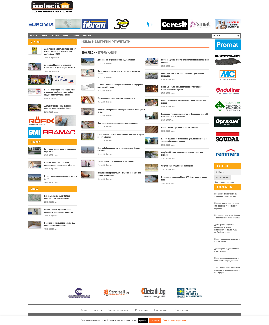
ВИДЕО (65, 36)
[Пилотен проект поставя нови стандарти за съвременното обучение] (34, 164)
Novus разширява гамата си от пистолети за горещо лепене (119, 72)
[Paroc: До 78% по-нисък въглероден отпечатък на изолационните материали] (151, 88)
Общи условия (141, 310)
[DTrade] (227, 64)
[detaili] (153, 297)
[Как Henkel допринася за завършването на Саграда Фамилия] (87, 149)
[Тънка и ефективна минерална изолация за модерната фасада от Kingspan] (87, 86)
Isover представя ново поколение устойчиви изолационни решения (185, 61)
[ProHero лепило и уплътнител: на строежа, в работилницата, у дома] (34, 211)
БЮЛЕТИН (87, 36)
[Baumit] (228, 28)
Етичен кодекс (181, 310)
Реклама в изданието (118, 310)
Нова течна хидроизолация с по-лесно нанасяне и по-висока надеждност (120, 174)
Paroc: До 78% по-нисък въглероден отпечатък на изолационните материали (181, 88)
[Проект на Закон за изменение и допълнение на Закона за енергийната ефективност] (151, 140)
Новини (55, 155)
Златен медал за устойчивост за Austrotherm (116, 161)
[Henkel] (174, 29)
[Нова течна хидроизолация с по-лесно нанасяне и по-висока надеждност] (87, 174)
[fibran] (95, 28)
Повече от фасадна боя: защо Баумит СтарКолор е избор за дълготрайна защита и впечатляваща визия (59, 92)
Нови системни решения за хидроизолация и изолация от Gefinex (121, 110)
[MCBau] (227, 80)
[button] (238, 36)
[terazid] (121, 28)
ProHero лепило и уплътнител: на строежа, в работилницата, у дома (58, 210)
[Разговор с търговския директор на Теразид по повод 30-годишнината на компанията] (151, 115)
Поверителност (161, 310)
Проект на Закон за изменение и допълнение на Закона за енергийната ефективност (184, 140)
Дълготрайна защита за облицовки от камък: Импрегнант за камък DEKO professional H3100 (60, 51)
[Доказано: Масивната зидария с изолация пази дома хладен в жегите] (34, 66)
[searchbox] (226, 36)
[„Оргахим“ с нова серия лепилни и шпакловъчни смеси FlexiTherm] (34, 107)
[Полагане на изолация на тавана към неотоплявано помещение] (34, 224)
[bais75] (190, 297)
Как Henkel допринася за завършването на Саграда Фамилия (119, 149)
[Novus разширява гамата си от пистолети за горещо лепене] (87, 72)
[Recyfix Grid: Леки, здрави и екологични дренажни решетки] (151, 154)
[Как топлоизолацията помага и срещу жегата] (87, 99)
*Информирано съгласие (224, 182)
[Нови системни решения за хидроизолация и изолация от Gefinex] (87, 111)
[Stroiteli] (116, 297)
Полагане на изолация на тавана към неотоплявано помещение (59, 224)
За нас (84, 310)
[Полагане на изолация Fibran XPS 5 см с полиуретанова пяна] (151, 178)
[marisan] (68, 28)
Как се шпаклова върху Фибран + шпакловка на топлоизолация (58, 197)
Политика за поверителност (175, 320)
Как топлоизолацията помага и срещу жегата (116, 98)
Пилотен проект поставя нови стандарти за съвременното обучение (60, 163)
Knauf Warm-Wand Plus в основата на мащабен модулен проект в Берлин (121, 135)
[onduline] (227, 95)
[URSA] (52, 84)
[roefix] (52, 125)
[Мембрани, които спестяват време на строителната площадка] (151, 75)
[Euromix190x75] (41, 29)
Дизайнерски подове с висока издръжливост (116, 60)
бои (54, 99)
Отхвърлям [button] (155, 320)
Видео (55, 202)
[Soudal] (227, 142)
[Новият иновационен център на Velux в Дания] (34, 177)
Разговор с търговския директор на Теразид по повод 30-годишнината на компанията (185, 115)
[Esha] (227, 111)
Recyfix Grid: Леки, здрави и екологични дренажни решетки (182, 153)
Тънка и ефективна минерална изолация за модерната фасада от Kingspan (120, 86)
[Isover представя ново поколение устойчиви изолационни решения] (151, 61)
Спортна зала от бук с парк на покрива (177, 166)
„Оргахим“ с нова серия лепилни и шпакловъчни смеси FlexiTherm (58, 107)
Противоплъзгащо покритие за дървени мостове (118, 123)
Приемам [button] (142, 320)
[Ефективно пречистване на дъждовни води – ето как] (34, 150)
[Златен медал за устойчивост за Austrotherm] (87, 163)
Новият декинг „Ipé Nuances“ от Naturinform (179, 127)
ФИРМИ (76, 36)
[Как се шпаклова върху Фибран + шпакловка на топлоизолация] (34, 197)
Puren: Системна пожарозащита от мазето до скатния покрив (183, 101)
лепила (55, 112)
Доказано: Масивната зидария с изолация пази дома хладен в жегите (59, 66)
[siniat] (201, 28)
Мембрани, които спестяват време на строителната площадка (182, 74)
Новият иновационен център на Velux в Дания (60, 177)
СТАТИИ (44, 36)
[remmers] (227, 157)
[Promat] (228, 49)
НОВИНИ (55, 36)
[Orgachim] (227, 126)
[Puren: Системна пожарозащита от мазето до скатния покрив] (151, 102)
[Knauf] (148, 28)
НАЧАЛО (33, 36)
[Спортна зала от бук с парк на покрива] (151, 167)
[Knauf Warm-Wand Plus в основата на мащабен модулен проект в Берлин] (87, 136)
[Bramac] (52, 137)
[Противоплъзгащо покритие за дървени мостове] (87, 124)
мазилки (56, 58)
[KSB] (79, 297)
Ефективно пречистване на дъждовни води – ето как (60, 150)
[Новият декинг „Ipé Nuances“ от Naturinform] (151, 129)
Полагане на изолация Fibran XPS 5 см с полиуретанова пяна (184, 178)
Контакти (97, 310)
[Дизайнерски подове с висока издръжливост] (87, 61)
